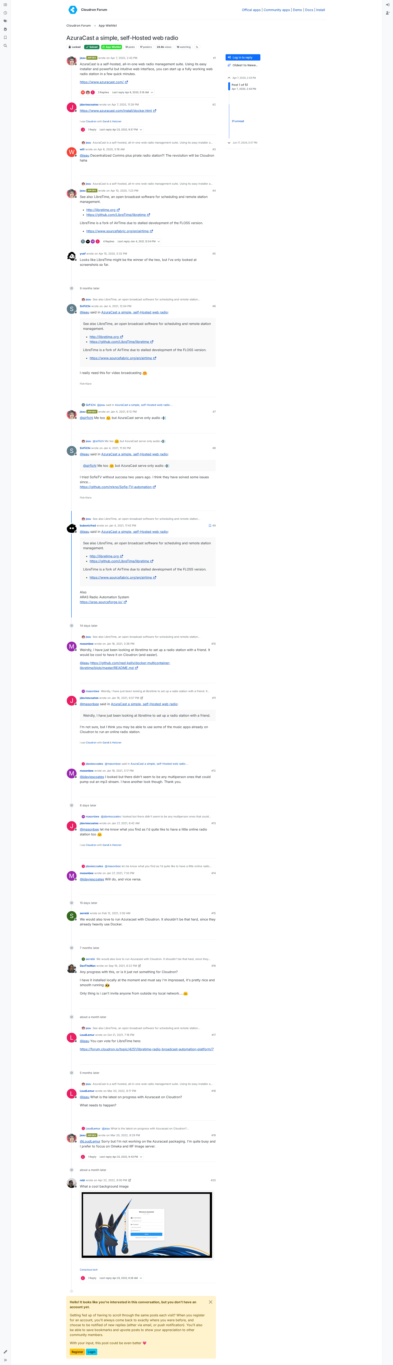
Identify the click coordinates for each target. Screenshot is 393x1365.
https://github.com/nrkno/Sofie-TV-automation (115, 487)
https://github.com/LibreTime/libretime (116, 215)
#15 (213, 913)
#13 (213, 823)
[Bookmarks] (5, 37)
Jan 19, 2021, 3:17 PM (120, 770)
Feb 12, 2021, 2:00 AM (116, 913)
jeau (83, 57)
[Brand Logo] (73, 10)
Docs (309, 10)
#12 (213, 770)
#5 (214, 253)
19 (212, 92)
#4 (214, 190)
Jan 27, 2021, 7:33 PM (120, 873)
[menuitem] (387, 5)
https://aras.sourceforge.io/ (101, 602)
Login (91, 1352)
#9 (214, 525)
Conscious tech (89, 1269)
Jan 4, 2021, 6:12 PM (124, 411)
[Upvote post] (204, 92)
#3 (214, 149)
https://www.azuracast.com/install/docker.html (116, 111)
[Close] (211, 1302)
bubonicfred (88, 525)
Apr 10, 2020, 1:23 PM (124, 190)
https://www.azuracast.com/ (102, 82)
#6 (214, 306)
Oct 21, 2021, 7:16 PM (120, 1034)
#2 (214, 104)
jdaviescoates (89, 104)
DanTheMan (88, 965)
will (82, 149)
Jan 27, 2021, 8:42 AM (126, 823)
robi (82, 1180)
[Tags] (5, 21)
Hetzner (117, 121)
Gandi (106, 121)
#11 (214, 697)
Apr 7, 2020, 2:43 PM (124, 57)
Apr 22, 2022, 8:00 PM (112, 1180)
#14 (213, 873)
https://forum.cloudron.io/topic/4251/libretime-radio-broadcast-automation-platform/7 (147, 1049)
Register (77, 1352)
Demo (297, 10)
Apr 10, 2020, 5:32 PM (113, 253)
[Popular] (5, 29)
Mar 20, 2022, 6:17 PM (121, 1090)
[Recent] (5, 13)
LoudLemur (87, 1034)
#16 (213, 965)
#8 (214, 448)
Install (320, 10)
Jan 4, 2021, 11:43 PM (122, 525)
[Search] (5, 46)
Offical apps (251, 10)
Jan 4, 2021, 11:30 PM (117, 448)
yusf (83, 253)
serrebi (84, 913)
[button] (5, 1352)
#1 (214, 57)
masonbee (87, 643)
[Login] (387, 5)
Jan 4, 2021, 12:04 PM (117, 306)
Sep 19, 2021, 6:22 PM (123, 965)
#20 (213, 1180)
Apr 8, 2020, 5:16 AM (111, 149)
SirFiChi (85, 306)
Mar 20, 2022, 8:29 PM (125, 1135)
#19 (213, 1135)
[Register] (387, 13)
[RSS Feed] (197, 47)
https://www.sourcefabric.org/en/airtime (117, 231)
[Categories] (5, 5)
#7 (214, 411)
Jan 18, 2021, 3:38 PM (120, 643)
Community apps (277, 10)
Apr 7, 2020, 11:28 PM (125, 104)
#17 (214, 1034)
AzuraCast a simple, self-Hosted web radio (134, 312)
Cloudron (91, 121)
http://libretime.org (100, 210)
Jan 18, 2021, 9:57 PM (125, 697)
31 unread (238, 121)
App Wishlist (113, 46)
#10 (213, 643)
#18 (213, 1090)
